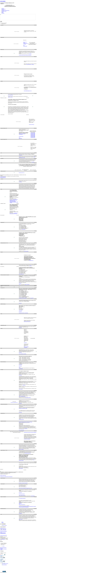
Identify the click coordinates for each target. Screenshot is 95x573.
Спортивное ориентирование (5, 10)
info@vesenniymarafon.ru (22, 396)
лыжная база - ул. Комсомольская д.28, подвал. (14, 213)
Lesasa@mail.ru (21, 368)
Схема (19, 503)
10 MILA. (30, 265)
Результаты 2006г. (33, 134)
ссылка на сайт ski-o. (31, 124)
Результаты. (20, 311)
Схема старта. (20, 310)
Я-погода (1, 548)
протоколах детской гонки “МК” (23, 408)
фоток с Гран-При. (27, 284)
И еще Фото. (20, 138)
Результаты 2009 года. (3, 177)
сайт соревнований (21, 419)
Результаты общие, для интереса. (26, 347)
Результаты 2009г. (33, 136)
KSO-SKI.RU (2, 1)
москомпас (30, 53)
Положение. (20, 364)
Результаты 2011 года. (21, 172)
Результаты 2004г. (33, 133)
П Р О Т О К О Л (21, 506)
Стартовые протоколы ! (23, 498)
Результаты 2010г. (33, 137)
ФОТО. (20, 284)
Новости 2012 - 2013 (2, 528)
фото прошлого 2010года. (27, 321)
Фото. (19, 137)
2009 (1, 529)
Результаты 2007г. (33, 135)
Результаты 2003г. (33, 132)
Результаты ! (20, 492)
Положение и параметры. (22, 133)
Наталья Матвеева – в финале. (30, 64)
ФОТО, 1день (20, 519)
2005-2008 (4, 529)
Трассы (3, 11)
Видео (2, 12)
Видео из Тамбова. (21, 449)
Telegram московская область (3, 535)
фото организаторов (25, 45)
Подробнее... (20, 513)
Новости (3, 8)
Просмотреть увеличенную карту (14, 402)
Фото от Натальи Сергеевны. (22, 353)
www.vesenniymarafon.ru (28, 397)
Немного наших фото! (3, 475)
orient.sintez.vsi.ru (31, 260)
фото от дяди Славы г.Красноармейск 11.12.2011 (25, 43)
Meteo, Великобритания (3, 547)
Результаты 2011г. (21, 136)
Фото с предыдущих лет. (22, 495)
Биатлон (3, 9)
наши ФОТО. (23, 229)
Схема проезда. (21, 134)
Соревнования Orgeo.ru (5, 563)
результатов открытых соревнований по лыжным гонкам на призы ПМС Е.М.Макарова (27, 506)
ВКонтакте (3, 532)
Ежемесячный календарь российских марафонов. (30, 432)
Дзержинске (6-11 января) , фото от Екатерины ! (6, 476)
